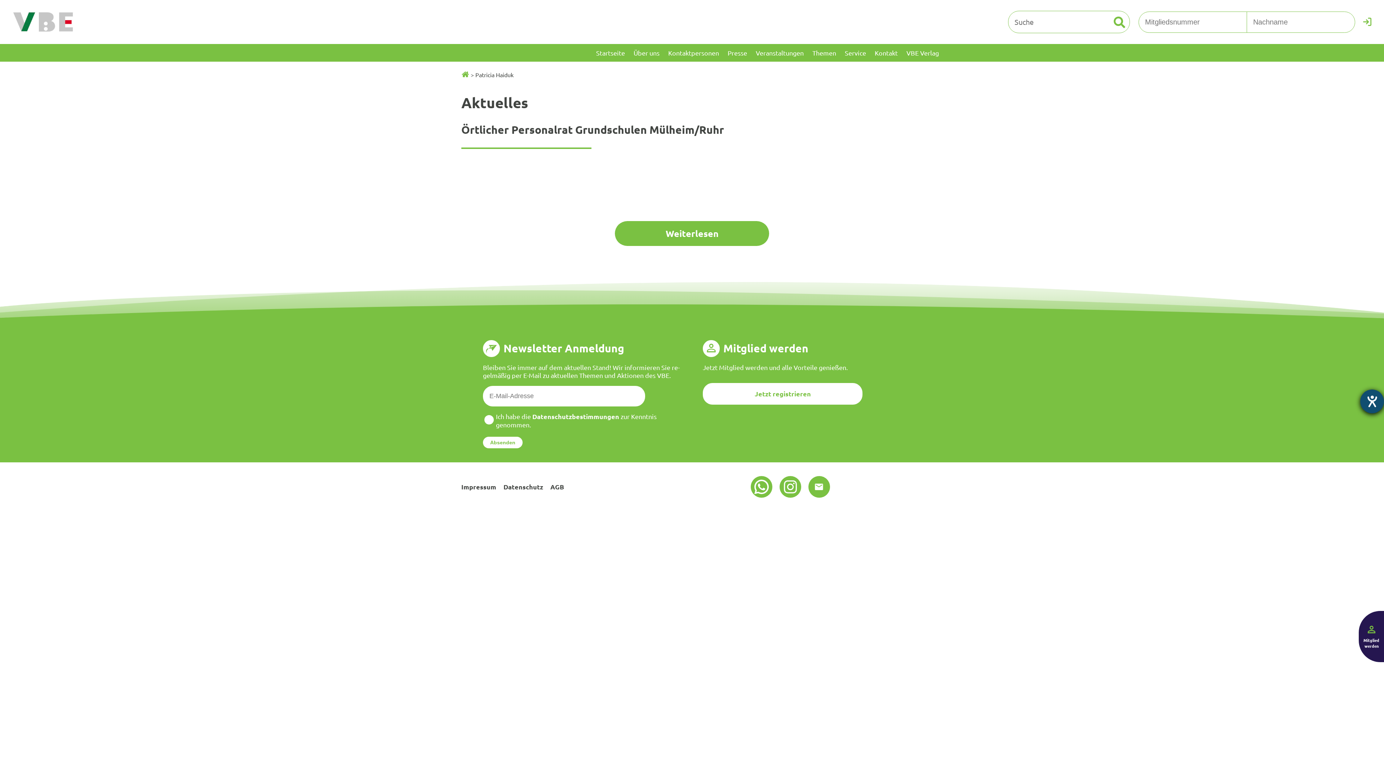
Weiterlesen (692, 233)
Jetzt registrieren (783, 394)
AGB (557, 487)
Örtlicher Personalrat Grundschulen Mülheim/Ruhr (592, 129)
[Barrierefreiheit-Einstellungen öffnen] (1372, 401)
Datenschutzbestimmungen (575, 416)
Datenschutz (523, 487)
